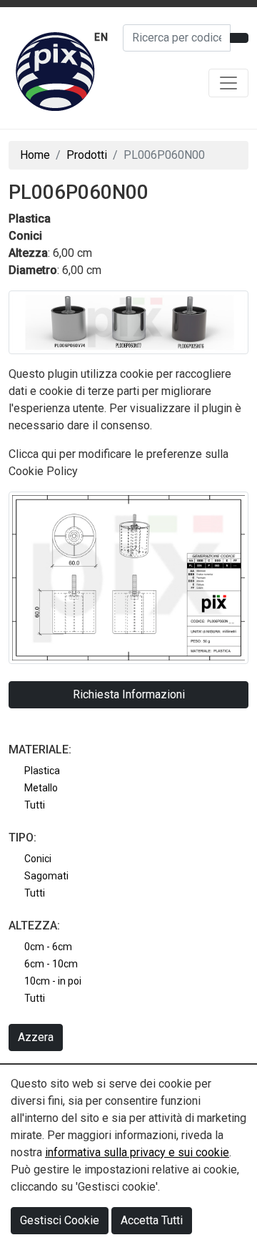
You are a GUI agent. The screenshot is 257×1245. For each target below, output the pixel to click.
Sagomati (46, 876)
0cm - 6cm (48, 946)
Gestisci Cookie (59, 1220)
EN (101, 37)
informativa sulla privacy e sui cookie (137, 1152)
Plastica (42, 770)
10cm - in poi (52, 981)
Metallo (41, 788)
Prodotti (86, 155)
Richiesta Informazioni (129, 694)
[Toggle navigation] (228, 83)
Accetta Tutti (152, 1220)
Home (35, 155)
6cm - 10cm (51, 964)
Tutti (34, 805)
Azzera (36, 1037)
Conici (37, 858)
